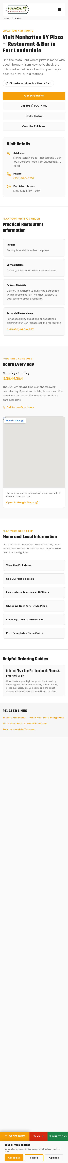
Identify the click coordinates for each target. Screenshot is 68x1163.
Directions (59, 1136)
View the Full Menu (34, 126)
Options (54, 1157)
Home (6, 18)
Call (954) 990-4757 (34, 105)
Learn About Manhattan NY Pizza (27, 592)
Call (40, 1136)
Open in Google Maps (20, 502)
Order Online (34, 116)
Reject (34, 1157)
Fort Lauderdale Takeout (19, 729)
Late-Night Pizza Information (25, 619)
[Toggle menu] (59, 9)
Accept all (14, 1157)
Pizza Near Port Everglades (46, 717)
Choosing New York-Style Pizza (26, 606)
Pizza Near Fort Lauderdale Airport (25, 723)
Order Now (17, 1136)
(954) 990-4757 (23, 178)
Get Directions (34, 95)
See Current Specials (20, 579)
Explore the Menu (14, 717)
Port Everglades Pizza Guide (24, 633)
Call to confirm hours (20, 407)
